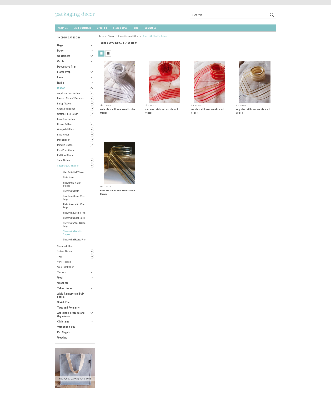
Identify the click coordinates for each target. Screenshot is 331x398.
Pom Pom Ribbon (65, 150)
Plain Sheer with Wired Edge (74, 206)
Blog (135, 27)
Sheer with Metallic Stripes (72, 233)
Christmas (63, 321)
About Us (63, 27)
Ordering (102, 27)
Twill (59, 256)
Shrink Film (63, 302)
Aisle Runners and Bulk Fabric (70, 295)
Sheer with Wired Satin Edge (74, 224)
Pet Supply (63, 332)
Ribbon (61, 88)
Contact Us (150, 27)
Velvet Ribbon (64, 261)
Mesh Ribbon (63, 139)
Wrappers (62, 283)
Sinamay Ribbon (65, 246)
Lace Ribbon (63, 134)
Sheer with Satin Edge (74, 217)
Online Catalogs (82, 27)
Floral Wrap (64, 72)
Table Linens (64, 288)
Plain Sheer (68, 177)
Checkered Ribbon (66, 108)
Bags (60, 45)
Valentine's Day (66, 327)
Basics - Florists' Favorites (70, 98)
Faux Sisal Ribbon (66, 119)
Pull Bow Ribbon (65, 155)
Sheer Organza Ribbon (68, 165)
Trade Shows (120, 27)
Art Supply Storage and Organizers (70, 314)
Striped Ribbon (64, 251)
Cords (60, 61)
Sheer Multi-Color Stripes (72, 184)
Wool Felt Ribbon (65, 267)
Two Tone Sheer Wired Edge (74, 198)
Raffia (60, 82)
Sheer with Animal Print (74, 212)
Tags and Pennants (68, 307)
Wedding (62, 337)
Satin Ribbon (63, 160)
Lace (60, 77)
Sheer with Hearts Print (74, 239)
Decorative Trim (66, 66)
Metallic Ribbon (65, 145)
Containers (63, 56)
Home (101, 36)
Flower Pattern (64, 124)
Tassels (62, 272)
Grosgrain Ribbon (65, 129)
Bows (60, 50)
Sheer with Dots (71, 191)
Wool (60, 277)
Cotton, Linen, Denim (67, 113)
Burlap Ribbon (64, 103)
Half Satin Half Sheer (73, 172)
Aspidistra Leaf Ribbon (68, 93)
